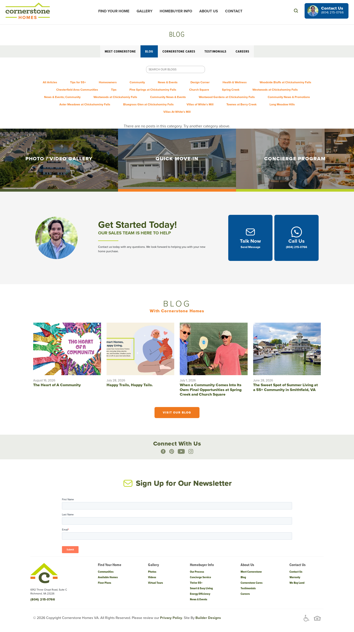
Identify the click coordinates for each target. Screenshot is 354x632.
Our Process (197, 572)
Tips (114, 90)
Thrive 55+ (196, 583)
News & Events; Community (62, 97)
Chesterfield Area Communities (77, 90)
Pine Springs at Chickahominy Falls (152, 90)
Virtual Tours (155, 583)
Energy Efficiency (200, 594)
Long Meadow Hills (282, 104)
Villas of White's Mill (200, 104)
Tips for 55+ (78, 82)
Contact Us (295, 572)
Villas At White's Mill (177, 112)
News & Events (168, 82)
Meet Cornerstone (120, 52)
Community (137, 82)
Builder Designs (208, 618)
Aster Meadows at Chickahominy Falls (84, 104)
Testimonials (215, 52)
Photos (152, 572)
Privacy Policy (170, 618)
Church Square (199, 90)
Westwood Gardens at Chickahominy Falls (227, 97)
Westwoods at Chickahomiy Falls (115, 97)
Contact (233, 11)
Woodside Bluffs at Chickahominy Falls (285, 82)
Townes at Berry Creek (241, 104)
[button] (296, 11)
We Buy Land (296, 583)
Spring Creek (231, 90)
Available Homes (108, 577)
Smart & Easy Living (201, 588)
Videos (152, 577)
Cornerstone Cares (178, 52)
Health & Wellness (235, 82)
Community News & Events (168, 97)
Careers (242, 52)
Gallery (144, 11)
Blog (149, 52)
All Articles (50, 82)
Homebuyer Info (176, 11)
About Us (208, 11)
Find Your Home (113, 11)
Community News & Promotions (289, 97)
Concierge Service (200, 577)
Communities (106, 572)
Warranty (294, 577)
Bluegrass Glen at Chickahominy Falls (148, 104)
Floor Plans (104, 583)
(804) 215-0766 (332, 12)
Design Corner (200, 82)
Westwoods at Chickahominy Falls (275, 90)
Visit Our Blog (177, 412)
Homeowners (108, 82)
